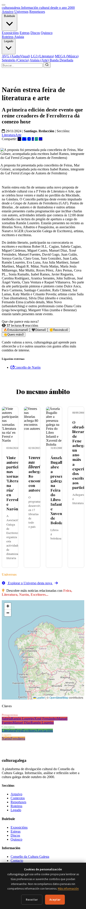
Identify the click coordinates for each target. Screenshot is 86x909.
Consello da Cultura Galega (30, 856)
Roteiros (7, 37)
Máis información (68, 888)
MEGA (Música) (67, 56)
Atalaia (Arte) (39, 60)
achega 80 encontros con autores (37, 474)
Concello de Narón (27, 367)
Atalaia (19, 37)
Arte (18, 135)
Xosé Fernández (45, 718)
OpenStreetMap (58, 697)
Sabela (6, 718)
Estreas (25, 33)
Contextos (18, 798)
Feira (18, 730)
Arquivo (7, 11)
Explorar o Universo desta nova (30, 583)
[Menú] (3, 5)
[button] (7, 606)
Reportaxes (37, 11)
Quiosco (46, 33)
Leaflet (40, 697)
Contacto (17, 860)
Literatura (8, 135)
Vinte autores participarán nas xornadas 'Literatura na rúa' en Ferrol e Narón (17, 483)
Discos (35, 33)
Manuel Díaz (22, 722)
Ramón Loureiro (22, 718)
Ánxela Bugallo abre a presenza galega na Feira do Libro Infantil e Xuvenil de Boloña (58, 490)
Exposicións (10, 33)
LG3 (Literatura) (42, 56)
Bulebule (9, 16)
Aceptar (54, 900)
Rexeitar (32, 900)
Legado (8, 41)
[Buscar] (46, 65)
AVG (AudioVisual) (16, 56)
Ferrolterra (18, 738)
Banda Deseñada (61, 60)
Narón (6, 738)
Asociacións (44, 730)
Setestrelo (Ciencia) (15, 60)
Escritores (29, 730)
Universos (21, 11)
